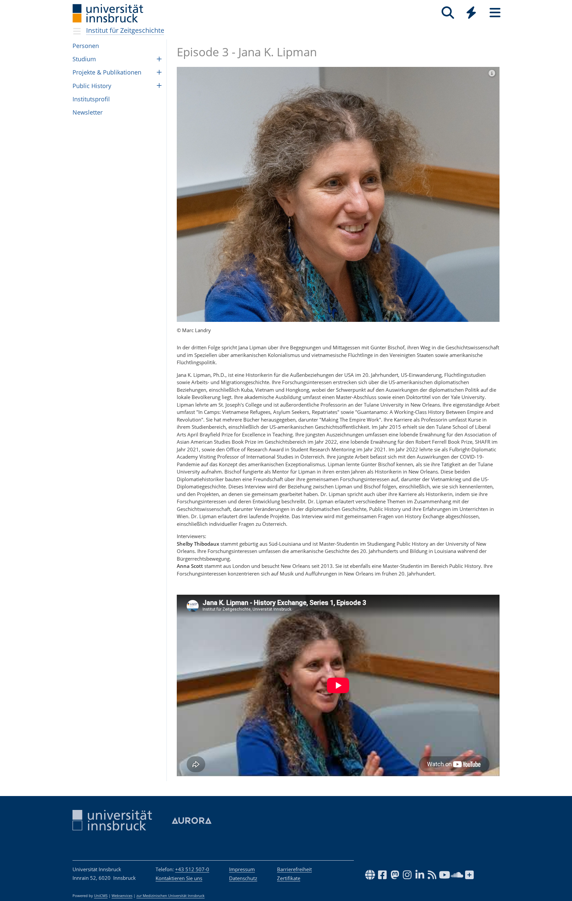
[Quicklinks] (471, 13)
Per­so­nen (85, 46)
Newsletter (87, 112)
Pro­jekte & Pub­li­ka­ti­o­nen (106, 72)
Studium (84, 59)
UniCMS (101, 895)
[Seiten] (495, 13)
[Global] (471, 13)
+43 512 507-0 (192, 869)
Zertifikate (288, 878)
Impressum (242, 869)
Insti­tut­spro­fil (91, 99)
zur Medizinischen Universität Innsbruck (170, 895)
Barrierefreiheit (294, 869)
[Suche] (447, 13)
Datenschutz (243, 878)
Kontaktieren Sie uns (179, 878)
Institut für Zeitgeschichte (125, 30)
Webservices (122, 895)
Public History (91, 86)
